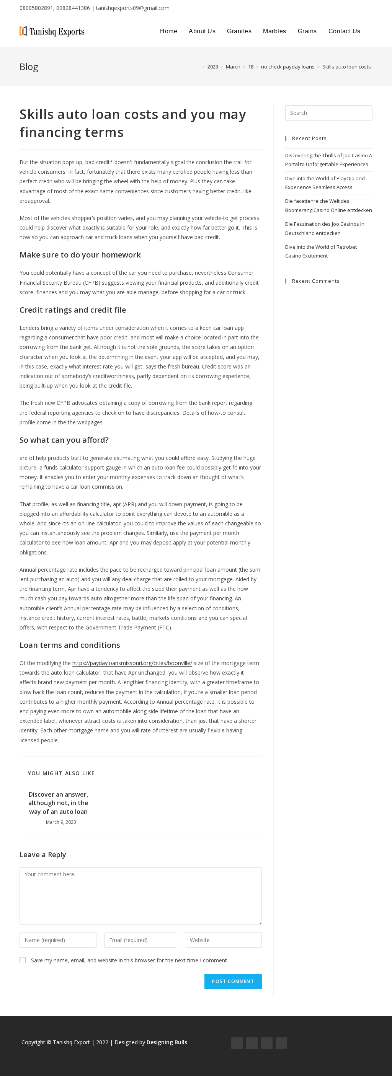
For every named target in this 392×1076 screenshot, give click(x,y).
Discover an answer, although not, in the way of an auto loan (58, 803)
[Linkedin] (281, 1043)
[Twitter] (267, 1043)
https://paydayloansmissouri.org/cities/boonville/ (132, 663)
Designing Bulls (167, 1042)
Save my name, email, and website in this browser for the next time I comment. (129, 960)
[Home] (198, 66)
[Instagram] (252, 1043)
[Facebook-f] (237, 1043)
